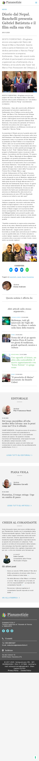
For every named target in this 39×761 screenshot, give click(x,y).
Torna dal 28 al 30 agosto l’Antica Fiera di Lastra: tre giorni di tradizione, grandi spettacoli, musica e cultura (24, 342)
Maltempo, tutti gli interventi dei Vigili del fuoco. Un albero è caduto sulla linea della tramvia (23, 324)
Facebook (4, 631)
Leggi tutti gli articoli (18, 506)
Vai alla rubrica (10, 598)
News (4, 9)
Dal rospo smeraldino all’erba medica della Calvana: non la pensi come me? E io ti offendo (18, 423)
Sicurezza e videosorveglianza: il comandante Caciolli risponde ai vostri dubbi (20, 590)
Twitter (8, 631)
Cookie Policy (26, 670)
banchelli (13, 277)
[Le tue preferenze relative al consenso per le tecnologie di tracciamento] (35, 757)
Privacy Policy (13, 670)
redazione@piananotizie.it (17, 645)
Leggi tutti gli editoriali (18, 455)
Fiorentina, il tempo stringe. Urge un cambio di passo (18, 496)
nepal (19, 277)
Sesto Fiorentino (28, 277)
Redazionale (15, 354)
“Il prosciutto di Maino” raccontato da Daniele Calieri (22, 379)
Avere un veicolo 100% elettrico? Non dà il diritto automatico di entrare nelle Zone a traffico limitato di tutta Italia (22, 573)
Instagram (12, 631)
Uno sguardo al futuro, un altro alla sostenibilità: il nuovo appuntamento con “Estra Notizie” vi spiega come (23, 362)
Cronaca (14, 317)
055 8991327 (10, 643)
